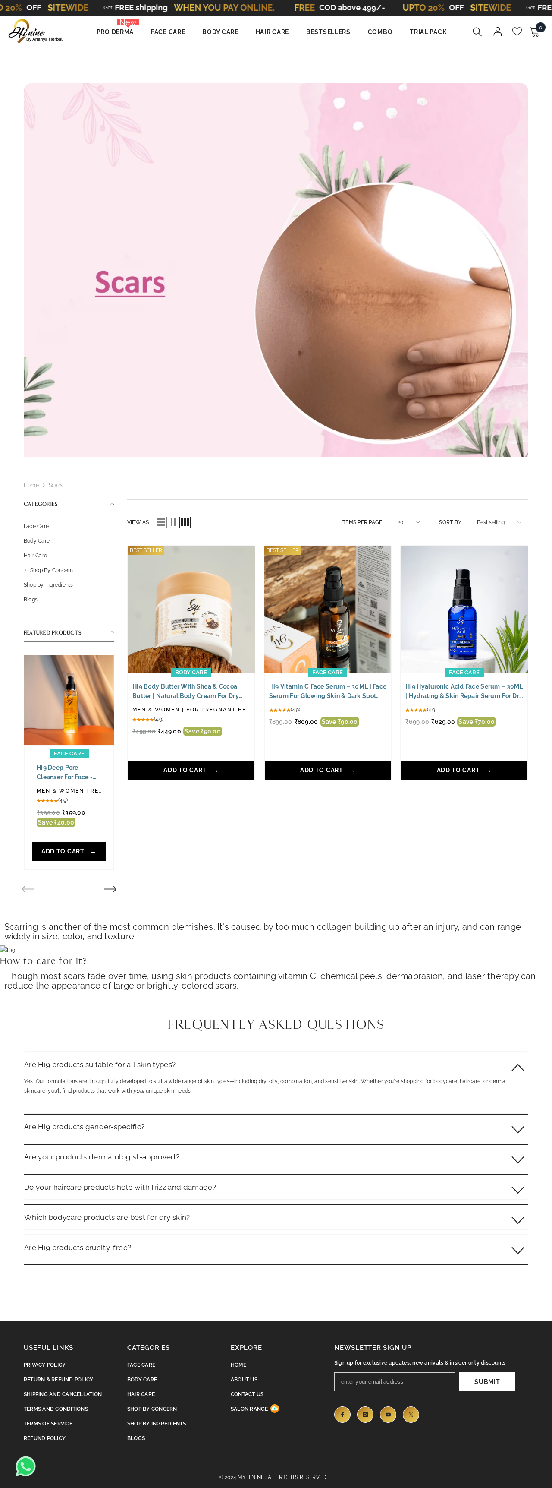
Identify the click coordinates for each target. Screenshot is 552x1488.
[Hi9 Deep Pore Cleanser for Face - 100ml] (69, 700)
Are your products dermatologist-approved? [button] (101, 1157)
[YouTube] (388, 1414)
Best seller (146, 550)
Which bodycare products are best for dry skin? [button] (107, 1217)
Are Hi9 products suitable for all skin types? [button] (100, 1064)
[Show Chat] (28, 1466)
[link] (276, 263)
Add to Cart (63, 851)
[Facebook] (342, 1414)
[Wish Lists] (517, 31)
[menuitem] (69, 526)
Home (31, 485)
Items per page (361, 522)
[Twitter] (411, 1414)
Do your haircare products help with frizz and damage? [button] (120, 1187)
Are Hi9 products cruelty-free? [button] (77, 1247)
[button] (110, 889)
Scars (56, 485)
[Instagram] (365, 1414)
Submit (487, 1381)
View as (138, 522)
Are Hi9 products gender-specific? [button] (84, 1126)
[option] (69, 765)
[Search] (477, 31)
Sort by (450, 522)
